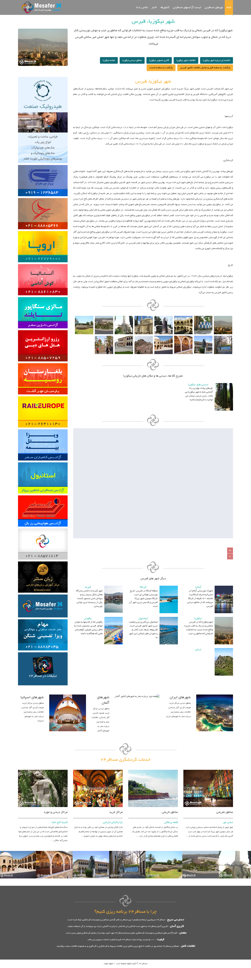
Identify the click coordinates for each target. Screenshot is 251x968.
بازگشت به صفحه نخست (161, 67)
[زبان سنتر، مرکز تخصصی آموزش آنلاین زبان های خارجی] (43, 561)
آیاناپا (198, 587)
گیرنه (88, 587)
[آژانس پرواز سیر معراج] (43, 164)
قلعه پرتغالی (171, 822)
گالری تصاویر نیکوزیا (159, 60)
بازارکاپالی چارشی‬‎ (113, 822)
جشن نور (228, 822)
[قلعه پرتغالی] (153, 769)
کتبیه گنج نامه (60, 822)
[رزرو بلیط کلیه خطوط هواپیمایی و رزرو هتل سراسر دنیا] (43, 494)
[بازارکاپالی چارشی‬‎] (98, 769)
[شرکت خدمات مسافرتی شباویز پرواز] (43, 263)
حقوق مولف (108, 963)
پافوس (88, 618)
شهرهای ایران (180, 697)
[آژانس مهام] (43, 618)
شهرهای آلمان (103, 700)
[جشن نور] (208, 769)
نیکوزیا (198, 618)
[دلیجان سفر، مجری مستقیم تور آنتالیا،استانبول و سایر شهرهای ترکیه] (43, 296)
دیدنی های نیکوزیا (198, 384)
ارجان (198, 649)
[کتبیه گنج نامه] (43, 769)
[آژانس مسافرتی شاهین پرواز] (43, 461)
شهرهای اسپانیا (32, 697)
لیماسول (143, 618)
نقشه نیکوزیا (109, 60)
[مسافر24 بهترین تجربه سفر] (40, 7)
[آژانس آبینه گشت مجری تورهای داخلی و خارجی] (43, 329)
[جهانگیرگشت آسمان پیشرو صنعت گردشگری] (43, 395)
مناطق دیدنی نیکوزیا (132, 60)
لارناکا (143, 587)
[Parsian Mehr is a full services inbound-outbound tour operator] (43, 362)
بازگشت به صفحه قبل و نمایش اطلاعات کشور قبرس (205, 67)
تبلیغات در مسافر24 (43, 676)
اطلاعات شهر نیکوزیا (186, 60)
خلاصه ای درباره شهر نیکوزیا (216, 60)
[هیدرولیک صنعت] (43, 76)
